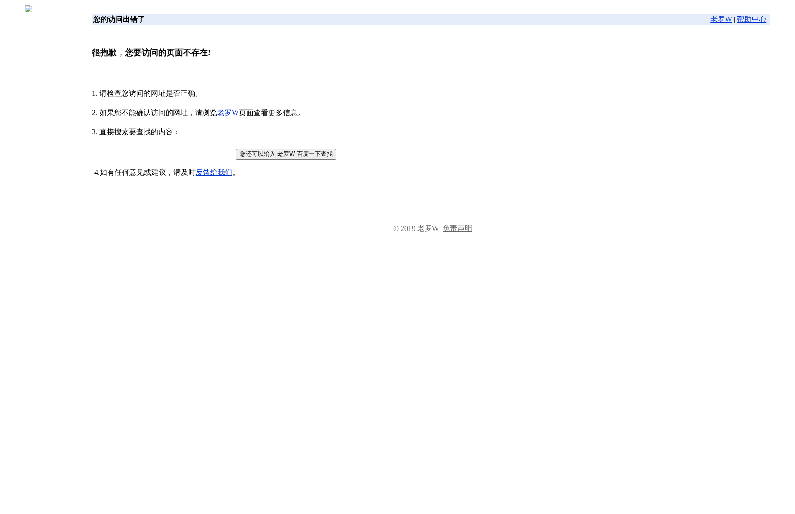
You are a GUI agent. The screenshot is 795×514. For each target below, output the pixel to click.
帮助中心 (751, 19)
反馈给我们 (214, 172)
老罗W (721, 19)
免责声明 (457, 228)
